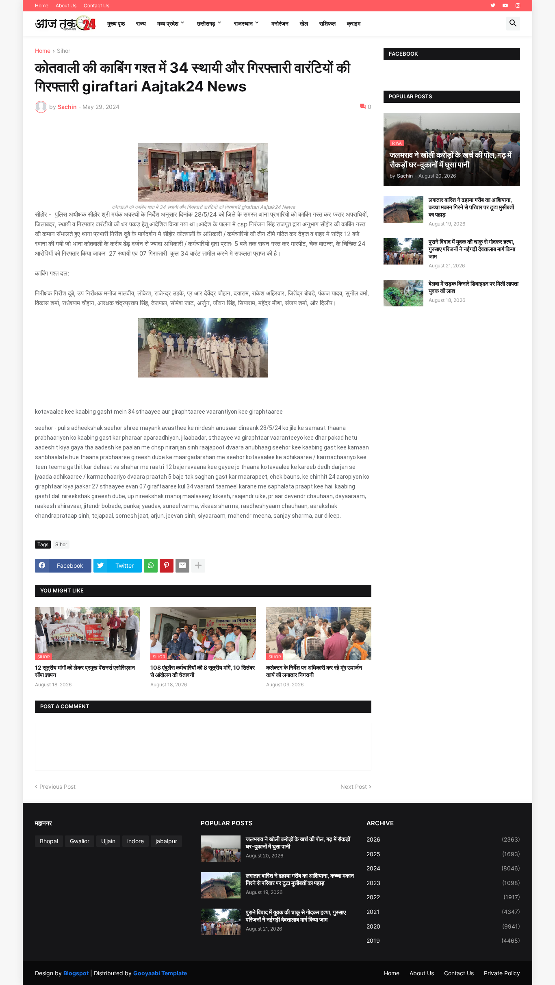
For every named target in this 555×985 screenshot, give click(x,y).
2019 (443, 940)
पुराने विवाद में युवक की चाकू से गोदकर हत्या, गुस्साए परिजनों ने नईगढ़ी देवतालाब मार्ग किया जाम (472, 249)
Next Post (353, 786)
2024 (443, 868)
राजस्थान (243, 23)
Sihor (63, 51)
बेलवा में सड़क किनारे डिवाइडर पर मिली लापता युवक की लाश (473, 287)
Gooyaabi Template (160, 973)
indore (135, 840)
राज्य (141, 23)
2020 (443, 926)
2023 (443, 882)
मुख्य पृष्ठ (116, 23)
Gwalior (79, 840)
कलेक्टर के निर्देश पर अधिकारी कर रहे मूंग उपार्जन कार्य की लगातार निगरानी (314, 671)
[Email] (182, 566)
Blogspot (76, 973)
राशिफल (327, 23)
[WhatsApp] (151, 566)
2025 (443, 853)
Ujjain (108, 840)
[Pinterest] (166, 566)
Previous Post (57, 786)
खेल (304, 23)
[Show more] (198, 566)
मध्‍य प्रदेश (167, 23)
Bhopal (49, 840)
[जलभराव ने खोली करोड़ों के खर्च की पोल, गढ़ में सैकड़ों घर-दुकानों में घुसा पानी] (221, 848)
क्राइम (353, 23)
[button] (513, 23)
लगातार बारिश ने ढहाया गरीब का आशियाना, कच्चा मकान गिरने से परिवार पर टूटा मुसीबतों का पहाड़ (471, 207)
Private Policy (502, 973)
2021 (443, 911)
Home (41, 5)
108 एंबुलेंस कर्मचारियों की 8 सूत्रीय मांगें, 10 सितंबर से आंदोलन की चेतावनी (202, 671)
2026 (443, 839)
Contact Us (96, 5)
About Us (66, 5)
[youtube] (505, 5)
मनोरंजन (279, 23)
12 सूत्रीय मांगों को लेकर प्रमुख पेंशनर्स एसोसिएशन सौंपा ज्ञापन (85, 671)
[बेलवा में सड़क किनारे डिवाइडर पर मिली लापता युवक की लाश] (403, 293)
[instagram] (518, 5)
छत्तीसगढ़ (206, 23)
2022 (443, 897)
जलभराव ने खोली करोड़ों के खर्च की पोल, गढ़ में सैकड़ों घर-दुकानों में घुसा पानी (298, 842)
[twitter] (492, 5)
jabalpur (166, 840)
